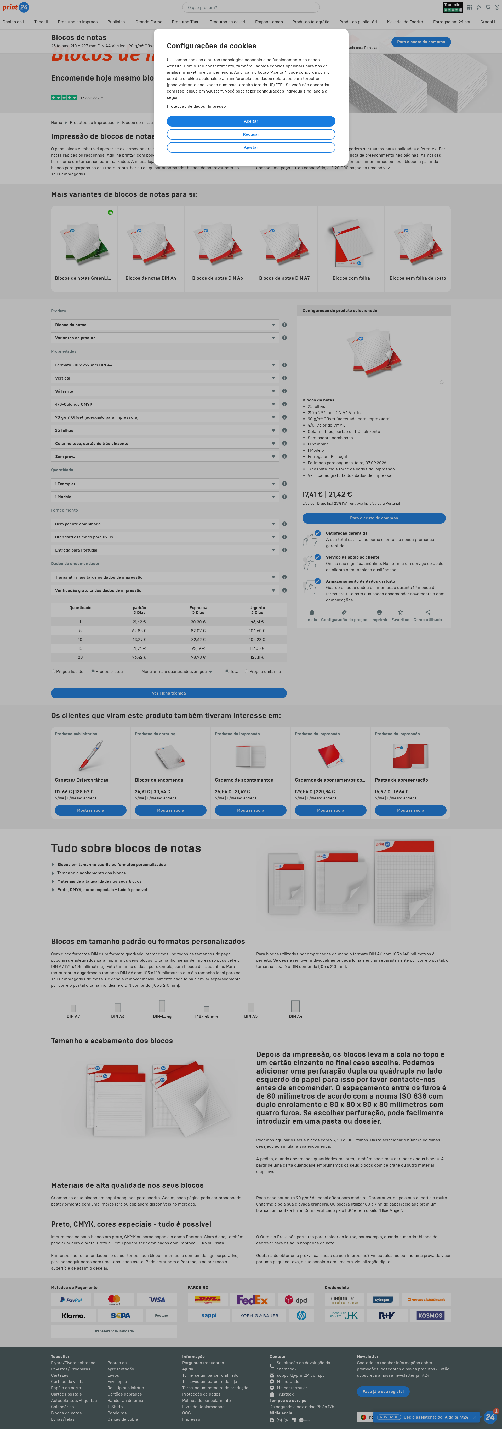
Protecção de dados (186, 106)
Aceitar (251, 121)
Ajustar (251, 147)
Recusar (251, 134)
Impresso (217, 106)
